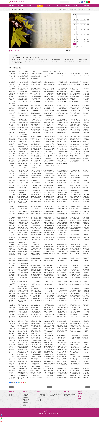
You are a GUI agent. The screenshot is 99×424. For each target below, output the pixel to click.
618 (81, 34)
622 (78, 36)
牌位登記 (67, 5)
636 (74, 44)
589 (84, 19)
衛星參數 (25, 400)
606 (74, 29)
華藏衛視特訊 (26, 402)
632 (78, 41)
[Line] (87, 2)
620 (88, 34)
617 (78, 34)
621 (74, 36)
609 (84, 29)
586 (74, 19)
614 (84, 31)
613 (81, 31)
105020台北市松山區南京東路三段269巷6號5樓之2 (51, 413)
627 (78, 39)
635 (88, 41)
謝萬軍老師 (39, 400)
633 (81, 41)
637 (78, 44)
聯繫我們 (86, 5)
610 (88, 29)
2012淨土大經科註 (81, 9)
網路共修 (25, 404)
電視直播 (20, 5)
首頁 (60, 9)
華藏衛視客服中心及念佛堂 (70, 394)
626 (74, 39)
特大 (20, 67)
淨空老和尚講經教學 (72, 9)
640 (88, 44)
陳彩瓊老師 (39, 399)
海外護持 (11, 395)
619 (84, 34)
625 (88, 36)
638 (81, 44)
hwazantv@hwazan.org (50, 411)
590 (88, 19)
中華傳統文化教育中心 (55, 394)
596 (74, 24)
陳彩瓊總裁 (25, 397)
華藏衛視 (29, 5)
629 (84, 39)
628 (81, 39)
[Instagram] (84, 2)
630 (88, 39)
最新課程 (52, 395)
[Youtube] (89, 2)
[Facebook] (82, 2)
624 (84, 36)
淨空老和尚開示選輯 (41, 394)
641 (74, 46)
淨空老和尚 (25, 395)
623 (81, 36)
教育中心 (49, 5)
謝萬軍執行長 (26, 399)
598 (81, 24)
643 (81, 46)
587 (78, 19)
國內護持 (11, 394)
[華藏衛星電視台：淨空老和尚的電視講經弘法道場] (16, 2)
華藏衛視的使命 (26, 394)
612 (78, 31)
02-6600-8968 (50, 410)
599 (84, 24)
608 (81, 29)
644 (84, 46)
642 (78, 46)
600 (88, 24)
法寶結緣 (25, 405)
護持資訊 (76, 5)
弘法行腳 (38, 397)
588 (81, 19)
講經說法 (39, 5)
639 (84, 44)
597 (78, 24)
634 (84, 41)
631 (74, 41)
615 (88, 31)
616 (74, 34)
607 (78, 29)
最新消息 (11, 5)
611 (74, 31)
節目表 (59, 5)
